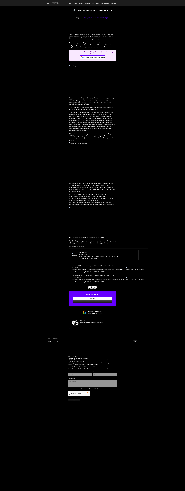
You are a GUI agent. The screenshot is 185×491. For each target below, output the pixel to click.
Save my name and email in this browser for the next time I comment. (86, 388)
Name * (70, 372)
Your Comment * (72, 378)
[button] (48, 3)
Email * (94, 372)
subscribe (92, 302)
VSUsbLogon (55, 338)
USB (49, 338)
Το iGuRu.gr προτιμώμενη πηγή (94, 57)
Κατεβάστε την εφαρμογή (77, 246)
